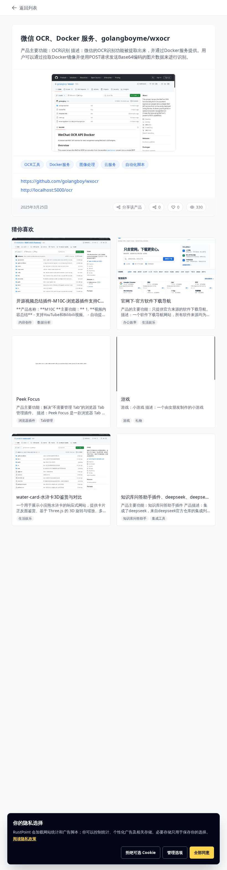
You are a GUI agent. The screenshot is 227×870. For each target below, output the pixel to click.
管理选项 (175, 852)
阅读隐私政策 (24, 838)
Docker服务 (60, 164)
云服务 (110, 164)
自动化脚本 (135, 164)
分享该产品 (132, 207)
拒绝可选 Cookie (141, 852)
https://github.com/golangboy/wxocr (60, 181)
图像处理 (87, 164)
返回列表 (28, 8)
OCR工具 (32, 164)
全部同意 (202, 852)
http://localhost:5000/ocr (47, 190)
